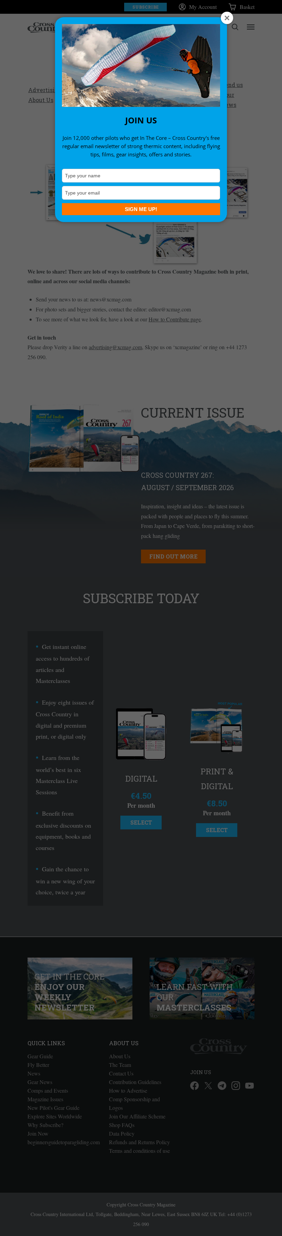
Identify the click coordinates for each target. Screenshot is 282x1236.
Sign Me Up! (141, 209)
